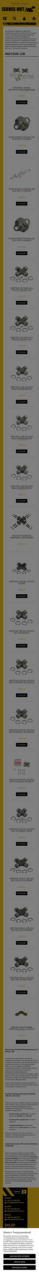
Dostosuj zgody (19, 1262)
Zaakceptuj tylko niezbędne (19, 1256)
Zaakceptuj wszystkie (19, 1267)
